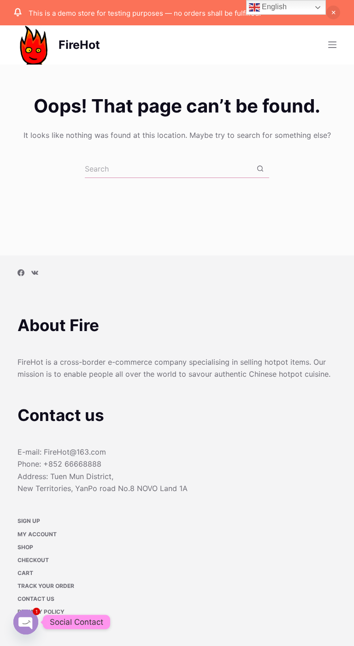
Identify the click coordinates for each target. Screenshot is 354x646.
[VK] (34, 273)
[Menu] (332, 45)
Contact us (36, 599)
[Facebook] (21, 273)
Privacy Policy (41, 612)
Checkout (33, 560)
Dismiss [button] (333, 12)
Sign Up (29, 521)
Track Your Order (46, 586)
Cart (25, 573)
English (273, 7)
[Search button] (260, 169)
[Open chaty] (25, 622)
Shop (25, 547)
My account (37, 534)
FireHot (79, 45)
